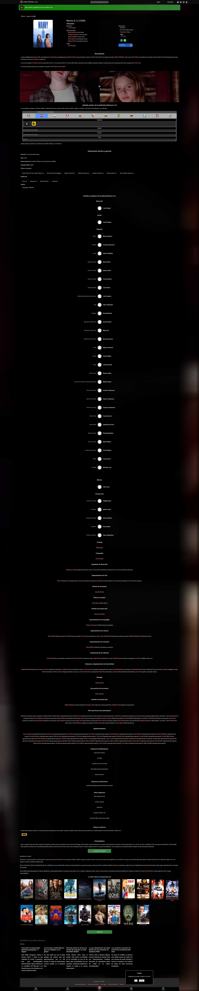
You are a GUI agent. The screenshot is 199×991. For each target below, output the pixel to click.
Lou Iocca (138, 658)
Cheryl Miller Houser (168, 736)
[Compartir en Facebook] (121, 40)
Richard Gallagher (161, 734)
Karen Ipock (84, 718)
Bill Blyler (24, 716)
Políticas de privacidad (93, 984)
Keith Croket (75, 658)
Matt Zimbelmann (135, 636)
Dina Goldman (99, 694)
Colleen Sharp (99, 682)
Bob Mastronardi (134, 738)
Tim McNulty (151, 718)
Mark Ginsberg (98, 658)
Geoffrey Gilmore (35, 736)
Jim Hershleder (143, 736)
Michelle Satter (67, 741)
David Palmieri (39, 720)
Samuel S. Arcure (43, 669)
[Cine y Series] (29, 3)
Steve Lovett (88, 738)
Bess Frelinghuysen (63, 581)
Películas (99, 932)
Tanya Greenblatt (83, 581)
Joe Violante (125, 743)
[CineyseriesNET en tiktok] (186, 2)
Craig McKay (156, 738)
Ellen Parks (99, 547)
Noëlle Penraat (117, 658)
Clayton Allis (25, 669)
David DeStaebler (118, 669)
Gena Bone (49, 734)
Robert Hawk (58, 736)
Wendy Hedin (121, 736)
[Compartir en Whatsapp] (124, 40)
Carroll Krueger (65, 738)
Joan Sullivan (80, 743)
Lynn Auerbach (27, 734)
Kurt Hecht (79, 736)
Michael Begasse (70, 705)
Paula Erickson (114, 734)
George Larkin (90, 705)
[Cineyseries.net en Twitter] (184, 2)
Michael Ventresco (146, 720)
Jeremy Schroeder (84, 671)
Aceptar (141, 980)
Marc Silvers (137, 741)
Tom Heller (68, 636)
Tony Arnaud (88, 669)
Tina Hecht (99, 736)
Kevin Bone (70, 734)
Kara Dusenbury (140, 716)
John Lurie (137, 63)
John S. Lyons (110, 738)
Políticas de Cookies (113, 984)
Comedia (122, 32)
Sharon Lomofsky (99, 614)
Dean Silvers (71, 39)
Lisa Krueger (72, 27)
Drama (128, 32)
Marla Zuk (98, 723)
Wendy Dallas (98, 716)
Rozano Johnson (163, 669)
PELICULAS (170, 2)
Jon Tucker (139, 671)
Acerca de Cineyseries (80, 984)
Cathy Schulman (114, 741)
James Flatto (51, 636)
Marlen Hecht (72, 41)
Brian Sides (101, 671)
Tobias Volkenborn (171, 720)
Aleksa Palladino (73, 36)
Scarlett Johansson (74, 34)
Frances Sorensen (91, 625)
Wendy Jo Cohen (71, 569)
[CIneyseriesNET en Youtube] (178, 2)
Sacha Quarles (61, 720)
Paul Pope (46, 741)
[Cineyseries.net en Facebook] (181, 2)
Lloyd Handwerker (136, 669)
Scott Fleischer (137, 734)
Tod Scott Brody (51, 658)
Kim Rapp (83, 720)
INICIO (158, 2)
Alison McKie (90, 647)
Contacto (122, 984)
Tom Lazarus (85, 636)
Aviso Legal (103, 984)
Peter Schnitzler (90, 741)
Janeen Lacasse (106, 718)
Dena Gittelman (39, 718)
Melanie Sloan (37, 743)
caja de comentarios (147, 871)
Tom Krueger (99, 558)
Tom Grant (117, 569)
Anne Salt (101, 720)
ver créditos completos (38, 59)
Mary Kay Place (72, 32)
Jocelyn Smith (116, 671)
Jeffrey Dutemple (171, 716)
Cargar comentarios (99, 851)
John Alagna (95, 603)
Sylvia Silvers (159, 741)
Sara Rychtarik (105, 636)
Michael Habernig (62, 718)
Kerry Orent (172, 718)
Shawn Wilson (77, 723)
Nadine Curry (77, 716)
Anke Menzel (100, 581)
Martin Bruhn (56, 716)
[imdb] (24, 834)
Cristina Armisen (67, 669)
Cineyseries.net (61, 859)
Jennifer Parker (99, 592)
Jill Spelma (59, 743)
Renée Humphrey (42, 738)
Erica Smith (121, 720)
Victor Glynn (119, 723)
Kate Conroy (93, 569)
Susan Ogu (116, 581)
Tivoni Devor (118, 716)
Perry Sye (131, 581)
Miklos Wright (148, 743)
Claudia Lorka (116, 705)
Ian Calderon (92, 734)
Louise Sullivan (103, 743)
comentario (58, 143)
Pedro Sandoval (57, 671)
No (136, 980)
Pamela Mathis (129, 718)
